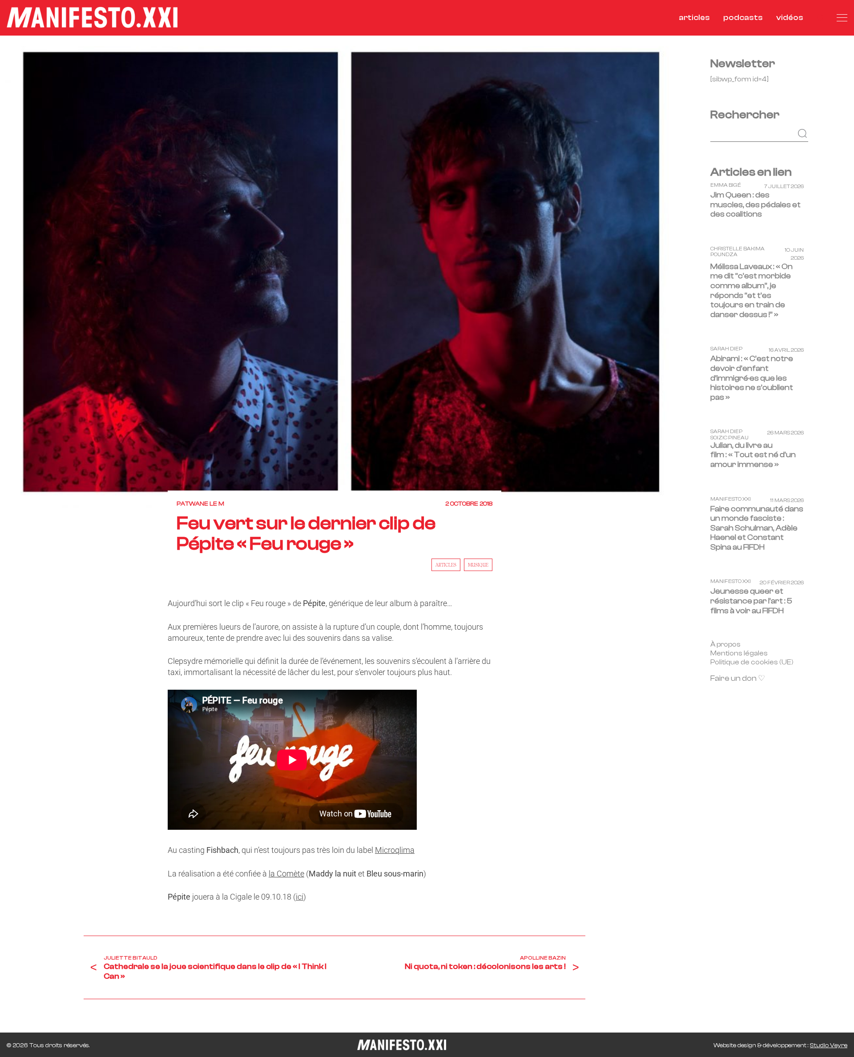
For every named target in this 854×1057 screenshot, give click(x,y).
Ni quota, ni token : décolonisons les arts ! (485, 966)
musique (478, 565)
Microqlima (395, 850)
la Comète (286, 873)
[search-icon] (820, 18)
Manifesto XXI (730, 499)
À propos (725, 644)
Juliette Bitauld (130, 958)
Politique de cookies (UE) (752, 662)
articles (694, 17)
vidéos (789, 17)
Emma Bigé (725, 185)
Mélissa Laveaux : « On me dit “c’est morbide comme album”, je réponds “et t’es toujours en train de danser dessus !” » (751, 290)
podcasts (743, 17)
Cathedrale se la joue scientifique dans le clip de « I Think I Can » (215, 971)
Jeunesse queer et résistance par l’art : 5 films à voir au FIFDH (751, 601)
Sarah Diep (726, 349)
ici (299, 896)
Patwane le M (200, 503)
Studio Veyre (828, 1045)
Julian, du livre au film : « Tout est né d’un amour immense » (753, 455)
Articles (445, 565)
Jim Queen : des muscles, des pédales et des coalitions (755, 204)
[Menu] (842, 17)
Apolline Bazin (543, 958)
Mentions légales (739, 653)
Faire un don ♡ (737, 678)
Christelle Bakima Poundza (737, 251)
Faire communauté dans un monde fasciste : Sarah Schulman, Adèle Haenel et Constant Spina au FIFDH (756, 528)
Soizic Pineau (729, 438)
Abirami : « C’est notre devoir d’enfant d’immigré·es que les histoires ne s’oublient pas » (751, 378)
